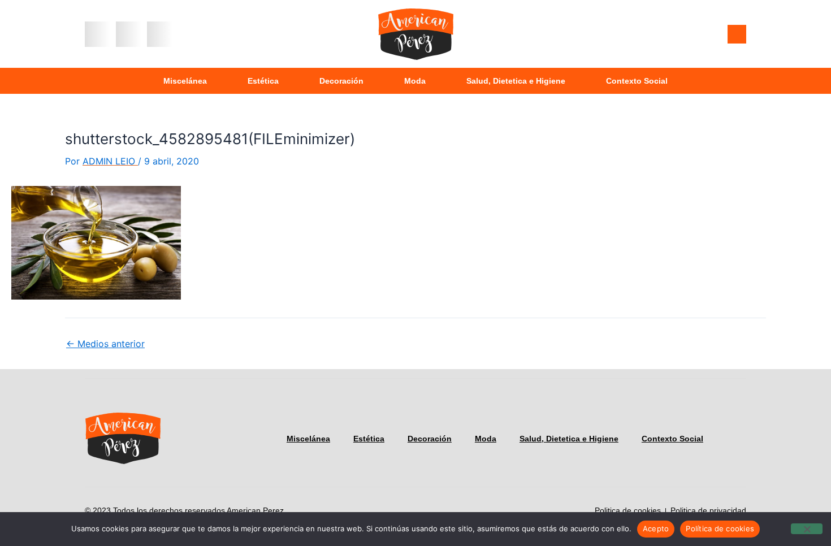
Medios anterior (105, 343)
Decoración (341, 80)
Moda (415, 80)
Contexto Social (637, 80)
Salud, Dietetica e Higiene (515, 80)
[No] (807, 529)
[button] (97, 34)
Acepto (656, 528)
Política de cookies (720, 528)
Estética (263, 80)
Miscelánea (185, 80)
